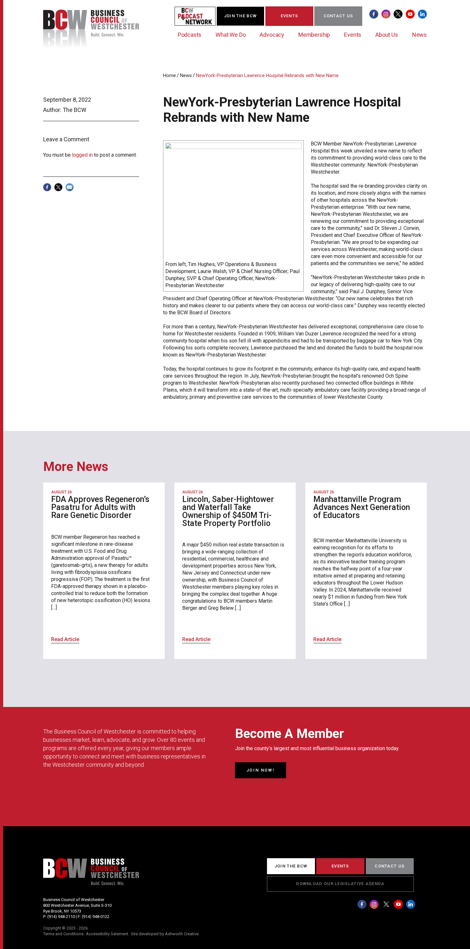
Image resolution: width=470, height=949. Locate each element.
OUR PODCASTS (199, 15)
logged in (82, 155)
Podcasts (190, 34)
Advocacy (272, 34)
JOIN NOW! (261, 770)
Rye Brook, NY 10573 (62, 911)
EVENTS (289, 15)
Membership (314, 34)
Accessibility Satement (107, 933)
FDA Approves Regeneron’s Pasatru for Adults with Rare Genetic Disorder (100, 507)
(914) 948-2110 (61, 916)
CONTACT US (338, 15)
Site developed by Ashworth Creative (165, 933)
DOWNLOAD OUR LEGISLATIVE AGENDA (340, 883)
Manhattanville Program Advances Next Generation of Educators (361, 507)
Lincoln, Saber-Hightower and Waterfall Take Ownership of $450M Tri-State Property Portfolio (228, 511)
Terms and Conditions (63, 933)
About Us (386, 34)
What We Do (230, 34)
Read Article (65, 639)
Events (352, 34)
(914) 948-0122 (95, 916)
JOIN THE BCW (240, 15)
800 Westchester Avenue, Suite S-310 (77, 905)
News (419, 34)
